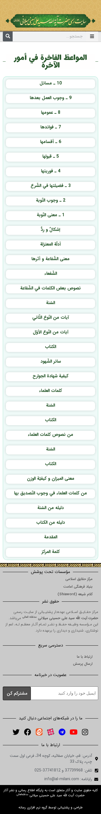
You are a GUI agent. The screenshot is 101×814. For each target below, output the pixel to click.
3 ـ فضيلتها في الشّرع (51, 185)
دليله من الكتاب (50, 522)
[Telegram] (62, 731)
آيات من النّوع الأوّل (50, 332)
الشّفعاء (50, 273)
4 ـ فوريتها (50, 171)
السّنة (50, 302)
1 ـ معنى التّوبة (51, 214)
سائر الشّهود (50, 361)
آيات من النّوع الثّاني (50, 317)
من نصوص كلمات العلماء (50, 434)
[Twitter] (16, 731)
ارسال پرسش (83, 664)
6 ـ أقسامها (50, 141)
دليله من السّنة (50, 507)
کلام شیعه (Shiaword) (75, 594)
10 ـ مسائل (51, 83)
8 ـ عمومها (50, 112)
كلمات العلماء (50, 390)
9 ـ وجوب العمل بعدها (51, 97)
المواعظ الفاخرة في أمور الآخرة (50, 61)
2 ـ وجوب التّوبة (50, 200)
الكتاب (50, 346)
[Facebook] (27, 731)
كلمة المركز (51, 551)
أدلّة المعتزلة (50, 244)
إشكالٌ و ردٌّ (50, 229)
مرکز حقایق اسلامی (79, 579)
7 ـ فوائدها (50, 127)
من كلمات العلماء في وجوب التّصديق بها (50, 493)
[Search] (8, 36)
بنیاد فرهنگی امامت (78, 587)
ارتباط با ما (85, 657)
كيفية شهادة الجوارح (50, 376)
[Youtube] (73, 731)
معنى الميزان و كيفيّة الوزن (50, 478)
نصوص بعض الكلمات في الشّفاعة (50, 288)
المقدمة (50, 537)
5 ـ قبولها (50, 156)
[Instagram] (85, 731)
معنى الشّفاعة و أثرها (50, 258)
